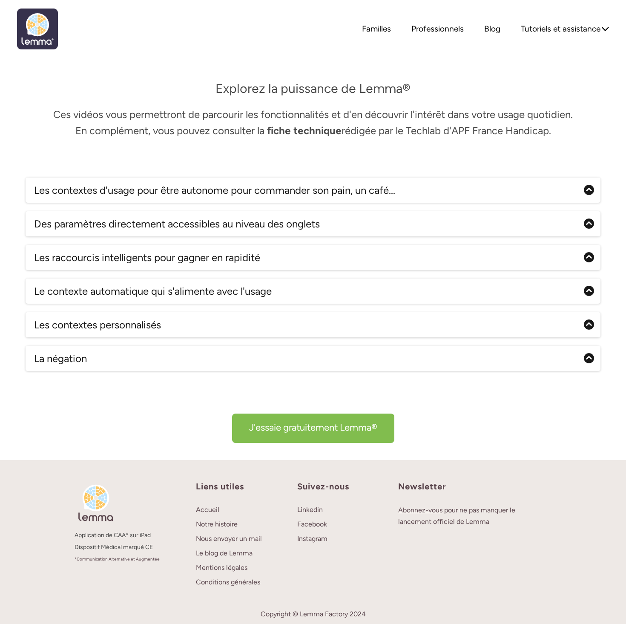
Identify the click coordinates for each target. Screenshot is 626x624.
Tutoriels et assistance (560, 29)
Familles (376, 29)
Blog (492, 29)
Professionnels (437, 29)
